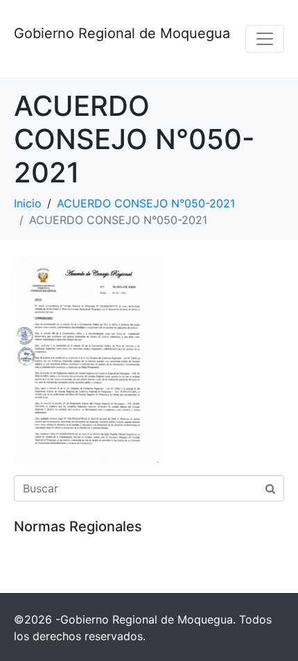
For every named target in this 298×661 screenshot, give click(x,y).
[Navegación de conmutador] (264, 39)
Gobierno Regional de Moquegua (122, 33)
